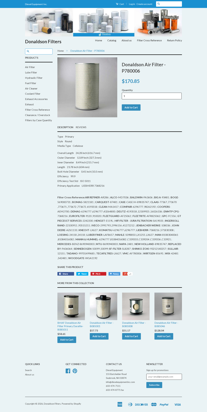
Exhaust (29, 104)
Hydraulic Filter (34, 77)
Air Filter (30, 67)
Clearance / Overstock (37, 114)
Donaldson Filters (43, 41)
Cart (121, 4)
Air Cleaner (31, 88)
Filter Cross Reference (149, 40)
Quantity (127, 90)
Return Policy (174, 40)
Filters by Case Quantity (38, 120)
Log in (132, 4)
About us (127, 40)
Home (98, 40)
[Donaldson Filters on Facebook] (67, 372)
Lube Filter (31, 72)
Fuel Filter (30, 83)
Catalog (111, 40)
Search (28, 370)
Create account (144, 4)
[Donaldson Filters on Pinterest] (74, 372)
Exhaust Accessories (36, 98)
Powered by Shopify (71, 403)
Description (65, 127)
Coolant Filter (32, 93)
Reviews (81, 127)
